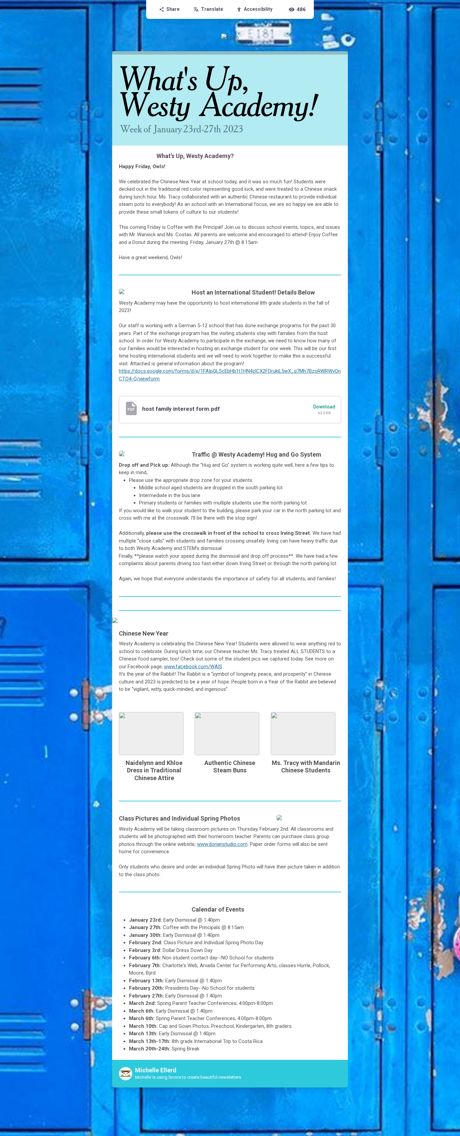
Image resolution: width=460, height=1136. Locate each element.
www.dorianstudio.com (222, 844)
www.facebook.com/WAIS (193, 667)
